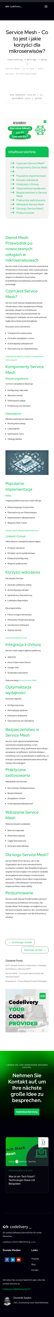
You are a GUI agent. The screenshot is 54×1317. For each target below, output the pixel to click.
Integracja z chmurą (24, 184)
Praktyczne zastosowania (27, 200)
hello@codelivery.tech (16, 1289)
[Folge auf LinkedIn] (13, 1259)
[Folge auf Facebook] (7, 1259)
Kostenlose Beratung (27, 1112)
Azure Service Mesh (28, 680)
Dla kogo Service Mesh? (27, 208)
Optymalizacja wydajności (28, 188)
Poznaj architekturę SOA (16, 637)
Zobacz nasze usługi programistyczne (21, 530)
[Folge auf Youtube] (18, 1259)
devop (38, 98)
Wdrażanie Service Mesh (27, 204)
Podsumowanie (22, 213)
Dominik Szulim (26, 94)
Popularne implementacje (28, 176)
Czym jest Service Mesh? (27, 163)
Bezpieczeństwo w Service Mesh (28, 194)
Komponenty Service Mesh (28, 167)
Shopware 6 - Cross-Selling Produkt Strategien (26, 981)
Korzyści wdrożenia (24, 180)
